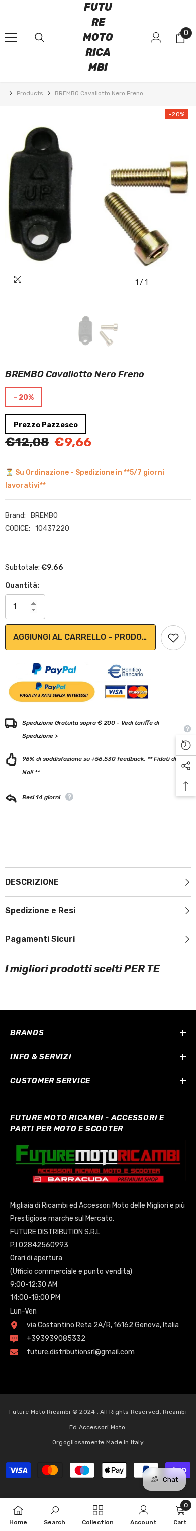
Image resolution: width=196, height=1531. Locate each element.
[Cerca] (40, 38)
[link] (54, 1514)
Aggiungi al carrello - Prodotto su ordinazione (84, 637)
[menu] (11, 38)
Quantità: (22, 585)
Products (30, 93)
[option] (98, 199)
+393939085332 (56, 1338)
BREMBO (44, 515)
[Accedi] (156, 37)
